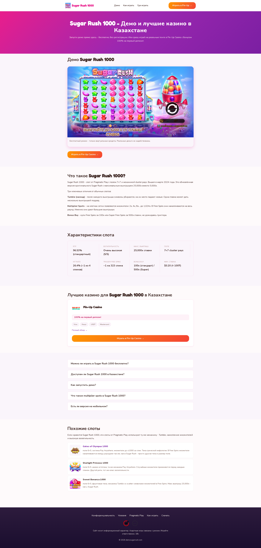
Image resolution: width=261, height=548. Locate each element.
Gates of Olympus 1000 (95, 446)
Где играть (142, 5)
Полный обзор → (79, 330)
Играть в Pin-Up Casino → (84, 154)
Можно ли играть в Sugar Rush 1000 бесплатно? (100, 363)
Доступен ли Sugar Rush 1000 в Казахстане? (97, 374)
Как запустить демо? (83, 385)
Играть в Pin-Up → (182, 5)
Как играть (128, 5)
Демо (117, 5)
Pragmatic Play (136, 515)
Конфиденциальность (103, 515)
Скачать (165, 515)
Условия (122, 515)
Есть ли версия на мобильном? (89, 406)
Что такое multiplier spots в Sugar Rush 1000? (98, 395)
